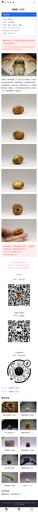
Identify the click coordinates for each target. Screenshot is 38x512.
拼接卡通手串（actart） (10, 415)
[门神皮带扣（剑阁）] (10, 445)
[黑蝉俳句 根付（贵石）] (28, 462)
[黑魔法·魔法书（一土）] (28, 427)
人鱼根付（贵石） (14, 388)
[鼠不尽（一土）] (28, 480)
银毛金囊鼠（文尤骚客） (28, 450)
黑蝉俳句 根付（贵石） (28, 468)
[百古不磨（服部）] (10, 462)
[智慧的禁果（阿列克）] (28, 409)
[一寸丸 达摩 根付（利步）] (10, 427)
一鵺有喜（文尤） (14, 392)
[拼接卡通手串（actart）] (10, 409)
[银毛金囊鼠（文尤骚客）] (28, 445)
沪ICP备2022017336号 (29, 503)
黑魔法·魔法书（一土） (28, 432)
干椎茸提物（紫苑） (10, 485)
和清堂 (22, 504)
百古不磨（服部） (9, 468)
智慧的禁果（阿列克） (28, 415)
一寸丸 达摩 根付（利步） (10, 432)
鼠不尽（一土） (28, 485)
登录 (18, 494)
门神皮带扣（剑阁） (10, 450)
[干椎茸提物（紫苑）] (10, 480)
